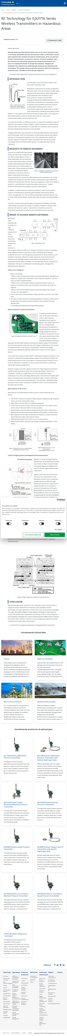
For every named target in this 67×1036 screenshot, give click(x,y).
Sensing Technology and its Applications (42, 1011)
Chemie (5, 985)
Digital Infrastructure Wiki (42, 1023)
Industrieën (7, 972)
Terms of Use (5, 1033)
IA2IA (40, 994)
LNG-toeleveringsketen (7, 982)
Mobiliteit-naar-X (5, 1012)
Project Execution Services (23, 989)
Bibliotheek (34, 972)
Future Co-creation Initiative (41, 1019)
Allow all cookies (54, 534)
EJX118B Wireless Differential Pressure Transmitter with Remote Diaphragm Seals (48, 758)
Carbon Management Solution (15, 1014)
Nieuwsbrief (51, 996)
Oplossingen (16, 972)
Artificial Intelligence (42, 1000)
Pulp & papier (6, 1001)
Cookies (24, 1033)
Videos (32, 982)
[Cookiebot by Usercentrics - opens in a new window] (58, 500)
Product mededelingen (25, 998)
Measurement (24, 983)
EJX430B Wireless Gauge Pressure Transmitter (17, 848)
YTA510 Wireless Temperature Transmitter (15, 935)
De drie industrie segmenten (42, 985)
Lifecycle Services (23, 993)
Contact (59, 972)
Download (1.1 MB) (55, 40)
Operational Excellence (15, 990)
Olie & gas (5, 976)
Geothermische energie (46, 702)
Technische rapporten (24, 10)
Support (50, 972)
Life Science (24, 996)
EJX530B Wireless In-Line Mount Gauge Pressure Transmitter (49, 895)
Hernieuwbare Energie (6, 990)
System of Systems (41, 991)
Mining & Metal (7, 993)
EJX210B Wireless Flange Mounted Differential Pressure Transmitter (15, 804)
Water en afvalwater (45, 659)
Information (24, 978)
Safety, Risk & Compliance (15, 981)
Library (8, 10)
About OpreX (42, 988)
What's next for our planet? (42, 980)
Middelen (14, 10)
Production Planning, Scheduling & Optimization (15, 1008)
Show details (58, 529)
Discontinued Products (51, 993)
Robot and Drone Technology (42, 1005)
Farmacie (5, 1015)
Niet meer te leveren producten (24, 1003)
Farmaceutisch (6, 996)
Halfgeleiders (6, 1017)
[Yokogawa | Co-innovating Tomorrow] (8, 3)
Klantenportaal (52, 989)
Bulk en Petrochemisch (12, 702)
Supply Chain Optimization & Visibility (16, 1002)
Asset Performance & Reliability (15, 986)
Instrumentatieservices (54, 1003)
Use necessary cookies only (33, 534)
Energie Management (15, 1018)
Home (2, 10)
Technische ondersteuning (52, 976)
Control (23, 980)
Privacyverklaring (15, 1033)
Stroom (6, 659)
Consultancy (24, 985)
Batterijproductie (7, 1009)
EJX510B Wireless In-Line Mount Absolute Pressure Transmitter (16, 895)
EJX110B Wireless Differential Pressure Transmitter (15, 757)
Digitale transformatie (42, 997)
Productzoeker (52, 985)
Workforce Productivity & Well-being (15, 977)
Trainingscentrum (52, 983)
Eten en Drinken (5, 998)
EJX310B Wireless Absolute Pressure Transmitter (47, 803)
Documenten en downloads (33, 976)
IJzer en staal (6, 1003)
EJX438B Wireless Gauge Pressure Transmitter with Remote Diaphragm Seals (50, 849)
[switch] (25, 523)
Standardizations (43, 1015)
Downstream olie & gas (6, 979)
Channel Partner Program (50, 1000)
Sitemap (30, 1033)
